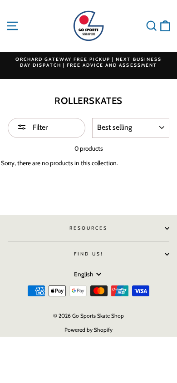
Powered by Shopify (88, 329)
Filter (39, 127)
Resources (88, 228)
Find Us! (88, 254)
